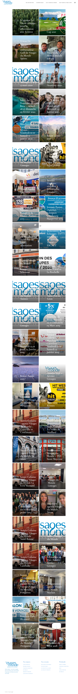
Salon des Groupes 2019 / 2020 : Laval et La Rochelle (54, 268)
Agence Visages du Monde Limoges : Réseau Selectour (28, 266)
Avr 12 (43, 231)
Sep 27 (43, 450)
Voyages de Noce (26, 666)
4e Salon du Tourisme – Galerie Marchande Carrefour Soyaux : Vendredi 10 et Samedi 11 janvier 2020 (27, 127)
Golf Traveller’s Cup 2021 (55, 30)
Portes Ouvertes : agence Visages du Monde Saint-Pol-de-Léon (54, 291)
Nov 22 (17, 153)
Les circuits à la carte (46, 668)
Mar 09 (17, 79)
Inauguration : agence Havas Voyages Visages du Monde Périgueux (28, 640)
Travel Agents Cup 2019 (27, 190)
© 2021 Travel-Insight (9, 691)
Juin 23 (17, 500)
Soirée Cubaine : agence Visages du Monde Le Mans (28, 455)
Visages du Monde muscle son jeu (54, 55)
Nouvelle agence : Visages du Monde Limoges (53, 479)
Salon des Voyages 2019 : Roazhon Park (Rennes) (27, 615)
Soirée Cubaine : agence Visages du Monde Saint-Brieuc (28, 535)
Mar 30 (44, 610)
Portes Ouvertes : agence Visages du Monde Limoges (28, 321)
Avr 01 (43, 263)
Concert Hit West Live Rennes (53, 402)
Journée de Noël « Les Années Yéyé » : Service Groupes (55, 373)
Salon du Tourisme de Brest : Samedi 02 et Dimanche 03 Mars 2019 (55, 319)
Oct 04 (17, 189)
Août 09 (44, 474)
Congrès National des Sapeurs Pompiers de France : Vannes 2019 (28, 211)
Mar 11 (17, 290)
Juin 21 (44, 503)
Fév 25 (43, 314)
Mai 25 (43, 557)
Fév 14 (43, 82)
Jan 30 (16, 334)
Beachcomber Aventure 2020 (54, 84)
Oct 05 (17, 450)
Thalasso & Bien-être (27, 668)
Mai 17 (17, 575)
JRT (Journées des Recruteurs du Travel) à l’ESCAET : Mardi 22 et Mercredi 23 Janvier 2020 (55, 103)
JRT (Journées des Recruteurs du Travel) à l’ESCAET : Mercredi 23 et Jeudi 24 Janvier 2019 (28, 343)
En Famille (25, 669)
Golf (60, 668)
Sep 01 (16, 477)
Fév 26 (16, 316)
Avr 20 (43, 583)
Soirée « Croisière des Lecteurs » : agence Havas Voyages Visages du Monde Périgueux (28, 583)
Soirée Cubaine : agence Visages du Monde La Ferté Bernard (28, 481)
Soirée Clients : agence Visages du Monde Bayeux (55, 615)
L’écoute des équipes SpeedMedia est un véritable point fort (28, 506)
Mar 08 (44, 284)
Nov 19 (44, 423)
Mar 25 (17, 634)
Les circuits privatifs (45, 669)
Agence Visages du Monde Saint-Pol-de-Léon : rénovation (28, 239)
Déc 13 (43, 367)
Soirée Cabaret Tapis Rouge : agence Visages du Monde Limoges (28, 159)
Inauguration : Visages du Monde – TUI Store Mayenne (55, 455)
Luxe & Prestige (26, 664)
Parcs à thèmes (62, 664)
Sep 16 (43, 52)
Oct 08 (43, 159)
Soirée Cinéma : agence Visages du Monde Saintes (28, 294)
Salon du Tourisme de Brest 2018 (53, 642)
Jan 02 (16, 376)
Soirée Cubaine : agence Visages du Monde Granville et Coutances (28, 426)
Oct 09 (17, 41)
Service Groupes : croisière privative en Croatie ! (53, 186)
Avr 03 (16, 260)
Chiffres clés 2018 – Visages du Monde (54, 536)
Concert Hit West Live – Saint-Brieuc (53, 162)
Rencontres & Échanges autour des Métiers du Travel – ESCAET (54, 238)
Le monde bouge (40, 14)
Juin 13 (44, 533)
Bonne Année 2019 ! (27, 377)
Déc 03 (43, 399)
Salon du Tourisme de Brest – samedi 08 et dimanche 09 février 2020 (28, 106)
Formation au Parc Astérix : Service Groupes (54, 561)
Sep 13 (43, 207)
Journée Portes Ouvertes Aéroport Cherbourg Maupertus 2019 (55, 212)
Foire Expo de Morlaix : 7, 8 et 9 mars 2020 (28, 82)
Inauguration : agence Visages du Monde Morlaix (54, 588)
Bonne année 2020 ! (53, 137)
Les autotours (44, 666)
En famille (61, 671)
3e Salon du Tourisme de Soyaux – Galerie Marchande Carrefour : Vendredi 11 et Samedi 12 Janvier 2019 (54, 340)
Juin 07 (17, 233)
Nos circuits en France (46, 664)
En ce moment (13, 13)
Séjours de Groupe (27, 671)
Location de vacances (28, 673)
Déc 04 (17, 394)
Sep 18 (16, 204)
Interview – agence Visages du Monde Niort (54, 508)
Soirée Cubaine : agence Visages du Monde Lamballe (28, 561)
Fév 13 (43, 640)
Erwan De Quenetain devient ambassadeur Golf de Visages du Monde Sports (28, 49)
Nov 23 (17, 420)
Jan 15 (43, 135)
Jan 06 (43, 29)
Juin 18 (17, 530)
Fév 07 (16, 100)
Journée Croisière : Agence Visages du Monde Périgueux (28, 399)
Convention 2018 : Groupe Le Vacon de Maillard (54, 428)
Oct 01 (43, 180)
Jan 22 (43, 94)
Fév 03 (16, 20)
